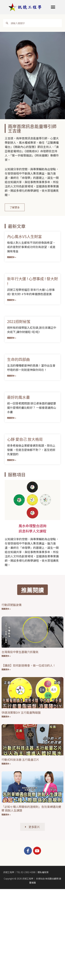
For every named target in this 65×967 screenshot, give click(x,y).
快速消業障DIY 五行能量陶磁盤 (21, 712)
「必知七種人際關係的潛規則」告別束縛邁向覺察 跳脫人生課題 (31, 808)
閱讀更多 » (11, 257)
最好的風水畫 (18, 397)
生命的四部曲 (18, 359)
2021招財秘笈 (18, 321)
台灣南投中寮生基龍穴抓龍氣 (20, 652)
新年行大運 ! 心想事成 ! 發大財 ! (32, 281)
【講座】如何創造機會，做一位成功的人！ (29, 665)
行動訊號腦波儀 (11, 605)
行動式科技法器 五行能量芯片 (20, 759)
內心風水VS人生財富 (24, 236)
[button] (53, 7)
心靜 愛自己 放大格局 (25, 439)
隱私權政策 (43, 872)
